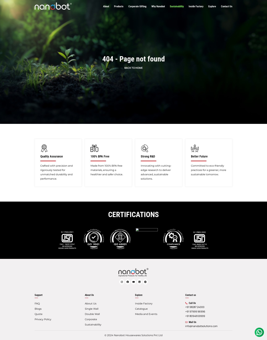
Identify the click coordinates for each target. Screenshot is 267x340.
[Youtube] (133, 281)
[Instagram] (121, 281)
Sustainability (177, 6)
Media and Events (146, 314)
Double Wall (92, 314)
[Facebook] (127, 281)
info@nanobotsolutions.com (201, 326)
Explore (212, 6)
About (106, 6)
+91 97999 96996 (195, 311)
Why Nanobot (158, 6)
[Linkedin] (139, 281)
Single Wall (91, 308)
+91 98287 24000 (194, 307)
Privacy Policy (43, 319)
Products (118, 6)
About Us (90, 303)
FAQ (37, 303)
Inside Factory (196, 6)
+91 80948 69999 (195, 316)
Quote (38, 314)
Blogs (38, 308)
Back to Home (133, 68)
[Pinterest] (145, 281)
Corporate (91, 319)
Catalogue (141, 308)
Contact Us (226, 6)
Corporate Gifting (137, 6)
